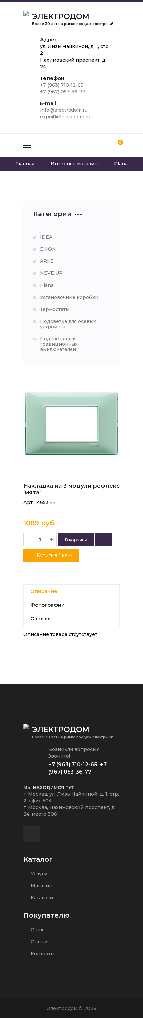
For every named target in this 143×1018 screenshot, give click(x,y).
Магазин (40, 886)
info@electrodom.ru (64, 110)
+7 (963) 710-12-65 (61, 85)
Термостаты (54, 309)
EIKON (48, 249)
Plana (47, 285)
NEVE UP (51, 273)
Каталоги (41, 898)
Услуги (38, 874)
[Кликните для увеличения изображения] (71, 423)
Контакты (41, 954)
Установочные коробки (69, 297)
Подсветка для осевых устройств (68, 324)
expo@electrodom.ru (65, 117)
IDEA (46, 237)
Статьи (38, 942)
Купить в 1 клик (54, 555)
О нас (37, 930)
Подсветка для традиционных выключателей (59, 344)
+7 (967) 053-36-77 (62, 92)
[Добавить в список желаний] (103, 539)
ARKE (47, 261)
